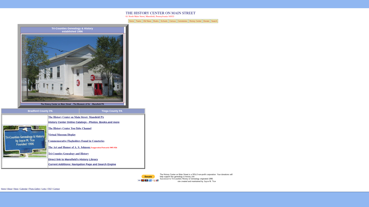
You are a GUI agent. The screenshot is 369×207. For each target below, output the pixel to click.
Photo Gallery (34, 189)
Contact (56, 189)
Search (214, 21)
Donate (206, 21)
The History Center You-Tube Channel (69, 128)
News (16, 189)
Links (44, 189)
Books (156, 21)
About (9, 189)
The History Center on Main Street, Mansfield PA (76, 117)
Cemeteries (182, 21)
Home (131, 21)
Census (173, 21)
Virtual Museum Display (62, 134)
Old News (147, 21)
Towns (138, 21)
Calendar (23, 189)
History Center (195, 21)
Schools (164, 21)
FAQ (50, 189)
